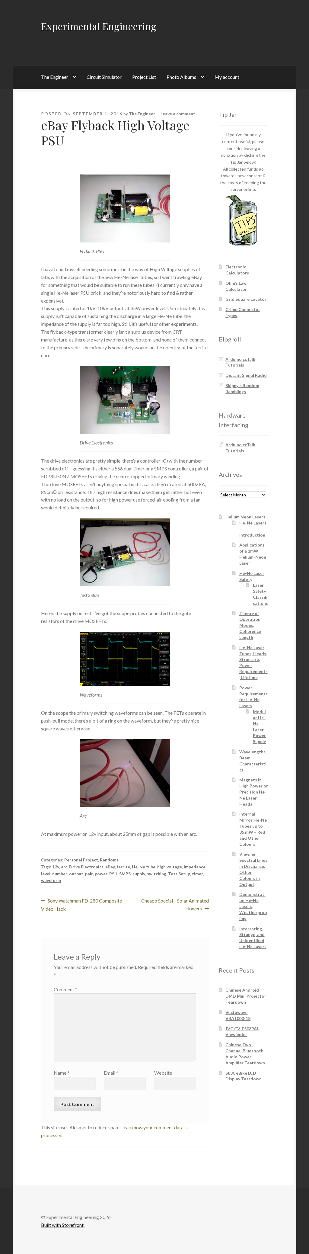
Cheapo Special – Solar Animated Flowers (175, 904)
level (45, 873)
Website (163, 1073)
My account (227, 77)
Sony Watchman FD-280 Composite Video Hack (81, 904)
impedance (194, 866)
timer (197, 873)
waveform (51, 880)
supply (138, 873)
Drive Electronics (86, 866)
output (76, 873)
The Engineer (54, 77)
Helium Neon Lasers (245, 516)
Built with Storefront (62, 1225)
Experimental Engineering (98, 26)
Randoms (109, 859)
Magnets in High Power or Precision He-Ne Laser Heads (253, 791)
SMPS (125, 873)
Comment (65, 989)
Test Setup (179, 873)
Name (61, 1073)
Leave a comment (178, 113)
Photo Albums (181, 77)
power (101, 873)
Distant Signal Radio (246, 375)
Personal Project (81, 859)
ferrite (123, 866)
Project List (144, 77)
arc (64, 866)
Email (111, 1073)
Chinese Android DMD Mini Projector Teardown (245, 996)
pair (89, 873)
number (59, 873)
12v (55, 866)
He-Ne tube (143, 866)
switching (156, 873)
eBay (110, 866)
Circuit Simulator (104, 77)
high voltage (169, 866)
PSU (113, 873)
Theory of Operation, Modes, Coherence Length (250, 625)
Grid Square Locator (245, 299)
